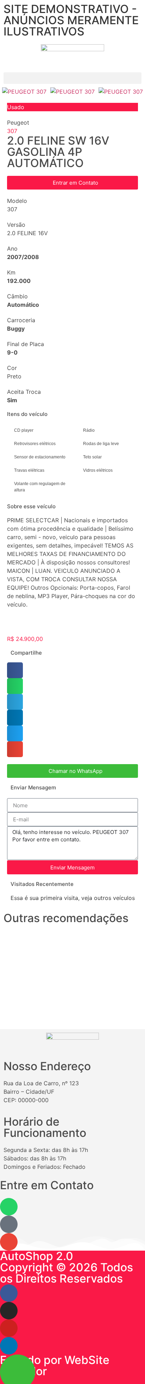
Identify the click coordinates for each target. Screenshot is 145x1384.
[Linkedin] (9, 1346)
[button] (72, 78)
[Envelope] (9, 1242)
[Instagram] (9, 1310)
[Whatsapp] (9, 1207)
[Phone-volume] (9, 1224)
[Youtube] (9, 1328)
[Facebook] (9, 1293)
